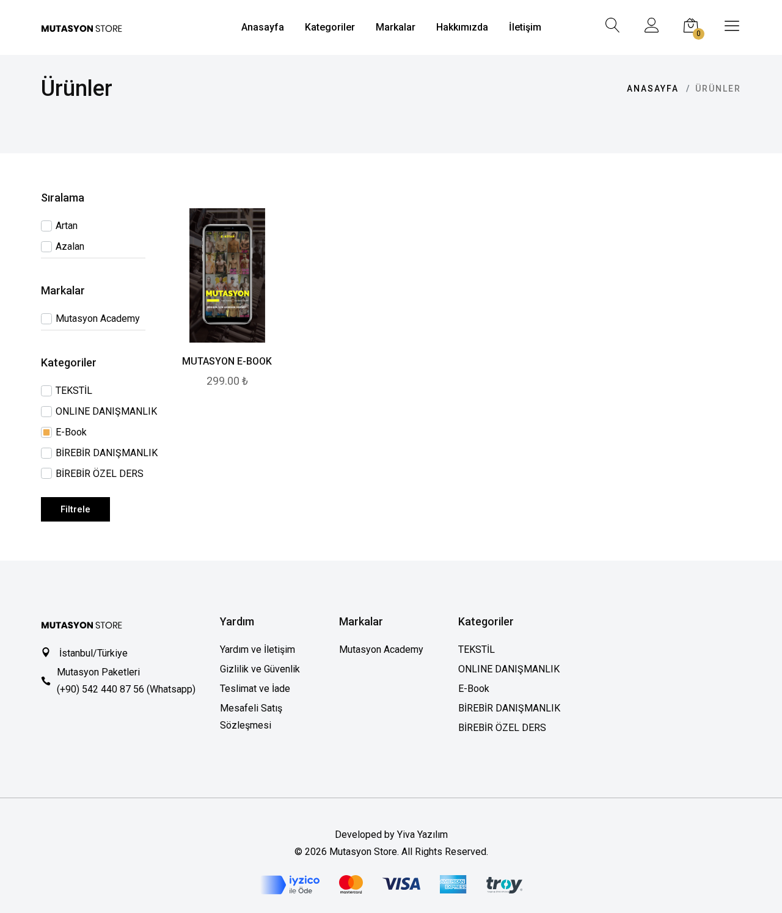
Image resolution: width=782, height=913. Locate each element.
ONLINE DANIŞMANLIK (509, 669)
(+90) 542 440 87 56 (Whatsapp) (126, 689)
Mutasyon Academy (381, 649)
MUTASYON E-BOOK (227, 361)
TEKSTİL (476, 649)
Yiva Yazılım (422, 834)
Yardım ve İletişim (257, 649)
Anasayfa (653, 88)
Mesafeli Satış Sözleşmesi (251, 716)
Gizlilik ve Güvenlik (260, 669)
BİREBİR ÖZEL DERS (502, 727)
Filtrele (75, 509)
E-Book (473, 688)
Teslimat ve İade (255, 688)
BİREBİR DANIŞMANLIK (509, 708)
